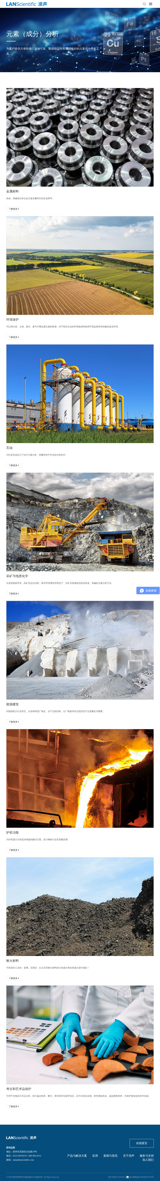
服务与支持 (147, 1155)
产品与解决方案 (77, 1155)
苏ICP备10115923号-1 (117, 1177)
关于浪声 (128, 1155)
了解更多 (13, 209)
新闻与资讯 (110, 1155)
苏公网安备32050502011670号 (141, 1177)
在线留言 (141, 1143)
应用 (95, 1155)
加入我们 (148, 1159)
